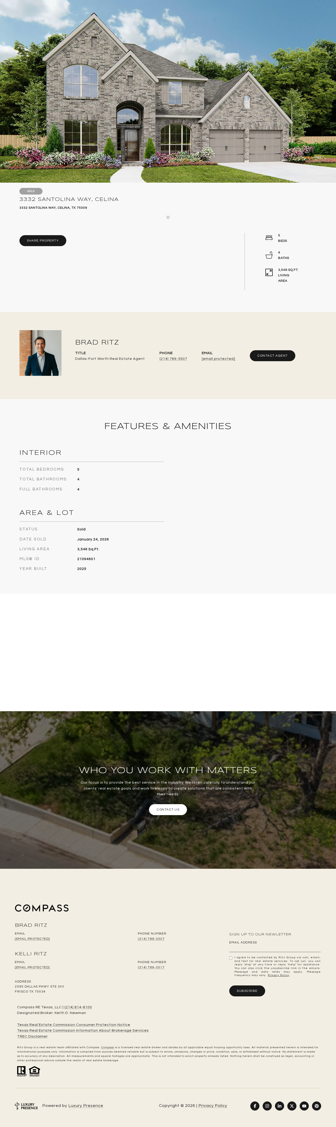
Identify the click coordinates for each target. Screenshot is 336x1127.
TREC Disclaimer (32, 1036)
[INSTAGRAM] (267, 1106)
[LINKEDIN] (279, 1106)
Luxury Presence (85, 1105)
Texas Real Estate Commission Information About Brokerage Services (83, 1030)
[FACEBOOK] (254, 1106)
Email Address (243, 942)
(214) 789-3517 (151, 967)
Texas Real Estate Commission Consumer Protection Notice (73, 1025)
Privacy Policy (278, 975)
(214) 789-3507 (173, 359)
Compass (107, 1047)
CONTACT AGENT (272, 355)
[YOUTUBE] (304, 1106)
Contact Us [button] (168, 809)
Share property (43, 240)
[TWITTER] (291, 1106)
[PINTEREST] (316, 1106)
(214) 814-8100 (78, 1007)
